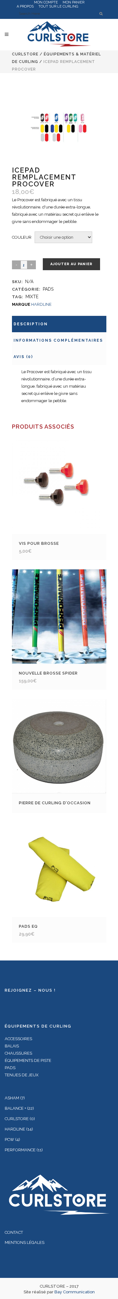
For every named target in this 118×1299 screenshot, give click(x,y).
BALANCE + (15, 1108)
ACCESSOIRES (18, 1038)
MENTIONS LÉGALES (24, 1242)
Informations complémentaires (58, 340)
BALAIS (12, 1046)
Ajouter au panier (71, 264)
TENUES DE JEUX (21, 1075)
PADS (48, 289)
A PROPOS (25, 6)
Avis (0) (23, 357)
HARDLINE (41, 304)
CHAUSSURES (18, 1053)
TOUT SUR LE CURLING (58, 6)
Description (31, 324)
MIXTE (31, 296)
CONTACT (14, 1232)
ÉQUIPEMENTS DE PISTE (28, 1060)
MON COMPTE (46, 2)
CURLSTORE (25, 54)
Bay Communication (74, 1292)
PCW (9, 1139)
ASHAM (12, 1098)
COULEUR (21, 237)
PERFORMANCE (20, 1150)
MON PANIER (73, 2)
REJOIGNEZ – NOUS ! (30, 990)
